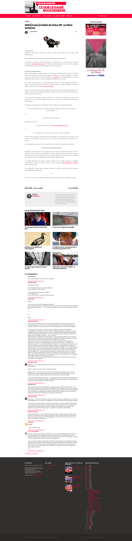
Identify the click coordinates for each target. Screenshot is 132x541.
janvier (89, 524)
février (89, 523)
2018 (88, 476)
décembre (90, 489)
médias (27, 21)
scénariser (56, 77)
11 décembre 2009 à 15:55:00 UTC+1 (36, 361)
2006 (88, 528)
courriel (37, 473)
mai (89, 519)
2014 (88, 481)
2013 (88, 482)
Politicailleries (47, 16)
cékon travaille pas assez (60, 125)
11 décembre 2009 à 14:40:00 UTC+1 (36, 319)
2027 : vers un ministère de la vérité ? (78, 468)
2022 (88, 470)
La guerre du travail (92, 496)
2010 (88, 486)
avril (89, 520)
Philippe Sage (31, 321)
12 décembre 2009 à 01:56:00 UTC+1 (36, 383)
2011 (88, 485)
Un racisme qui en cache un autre (95, 509)
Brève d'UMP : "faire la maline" (34, 187)
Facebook (50, 468)
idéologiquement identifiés (70, 163)
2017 (88, 477)
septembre (90, 513)
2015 (88, 480)
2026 (88, 465)
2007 (88, 527)
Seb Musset (31, 362)
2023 (88, 469)
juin (89, 518)
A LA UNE (28, 16)
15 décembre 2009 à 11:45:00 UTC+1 (36, 450)
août (89, 515)
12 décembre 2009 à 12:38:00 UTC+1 (36, 420)
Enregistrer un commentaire (31, 453)
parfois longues (49, 86)
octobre (90, 512)
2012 (88, 484)
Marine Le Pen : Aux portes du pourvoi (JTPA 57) (77, 486)
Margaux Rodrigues (37, 475)
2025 (88, 466)
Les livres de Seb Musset (53, 465)
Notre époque (36, 16)
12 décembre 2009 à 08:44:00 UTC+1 (36, 395)
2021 (88, 472)
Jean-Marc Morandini (38, 64)
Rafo (29, 422)
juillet (89, 516)
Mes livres (70, 16)
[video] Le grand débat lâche (94, 490)
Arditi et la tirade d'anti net (93, 492)
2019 (88, 474)
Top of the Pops (91, 501)
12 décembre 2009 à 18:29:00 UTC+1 (36, 430)
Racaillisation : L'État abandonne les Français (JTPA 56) (78, 477)
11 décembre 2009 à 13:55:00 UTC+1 (36, 297)
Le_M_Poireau (32, 431)
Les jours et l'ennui (59, 16)
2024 (88, 468)
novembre (90, 511)
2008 (88, 526)
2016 (88, 478)
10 (77, 31)
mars (89, 522)
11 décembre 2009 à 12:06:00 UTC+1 (36, 281)
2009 (88, 488)
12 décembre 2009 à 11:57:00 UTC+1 (36, 410)
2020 (88, 473)
